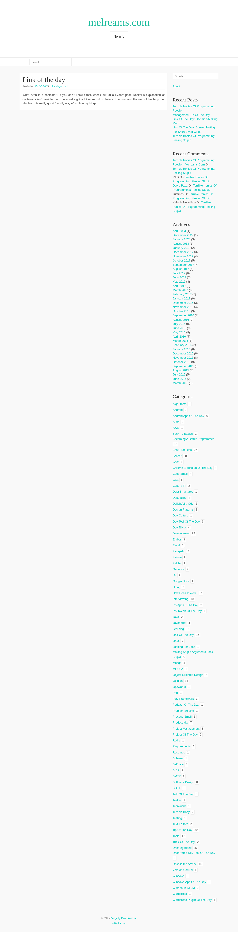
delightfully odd (183, 503)
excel (176, 545)
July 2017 (179, 273)
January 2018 (181, 248)
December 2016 (183, 303)
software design (183, 782)
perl (175, 692)
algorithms (180, 404)
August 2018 (181, 243)
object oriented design (188, 675)
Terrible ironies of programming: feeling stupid (194, 207)
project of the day (185, 734)
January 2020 (181, 239)
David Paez (180, 185)
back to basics (183, 433)
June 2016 (179, 328)
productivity (180, 722)
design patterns (183, 509)
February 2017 (182, 294)
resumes (179, 752)
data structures (183, 491)
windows (179, 876)
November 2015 (183, 357)
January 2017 (181, 298)
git (174, 575)
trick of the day (184, 842)
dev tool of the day (186, 521)
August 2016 (181, 319)
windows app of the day (189, 882)
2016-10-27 (41, 86)
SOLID (177, 788)
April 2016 (179, 336)
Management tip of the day (191, 115)
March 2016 (180, 340)
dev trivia (179, 527)
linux (176, 640)
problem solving (183, 710)
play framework (183, 698)
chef (176, 462)
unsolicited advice (185, 864)
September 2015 (183, 366)
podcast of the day (186, 704)
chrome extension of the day (193, 467)
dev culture (180, 515)
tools (176, 836)
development (181, 533)
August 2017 (181, 269)
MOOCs (178, 669)
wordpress (180, 893)
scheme (178, 758)
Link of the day (43, 80)
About (176, 86)
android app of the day (188, 416)
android (178, 410)
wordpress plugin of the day (192, 900)
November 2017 (183, 256)
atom (176, 422)
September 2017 (183, 264)
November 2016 (183, 307)
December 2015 (183, 353)
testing (177, 818)
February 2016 (182, 345)
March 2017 (180, 290)
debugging (179, 497)
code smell (180, 473)
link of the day (183, 635)
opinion (178, 680)
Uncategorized (59, 86)
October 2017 (181, 260)
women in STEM (184, 888)
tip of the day (182, 830)
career (177, 456)
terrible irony (181, 812)
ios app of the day (185, 605)
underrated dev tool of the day (194, 853)
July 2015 (179, 374)
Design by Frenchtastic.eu (123, 918)
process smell (182, 716)
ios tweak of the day (187, 611)
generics (179, 569)
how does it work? (185, 593)
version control (183, 870)
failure (177, 557)
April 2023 (179, 231)
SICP (176, 770)
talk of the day (183, 794)
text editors (180, 824)
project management (186, 728)
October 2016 (181, 311)
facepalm (179, 551)
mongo (177, 663)
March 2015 (180, 383)
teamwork (179, 806)
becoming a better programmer (193, 439)
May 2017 (179, 281)
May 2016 (179, 332)
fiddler (177, 563)
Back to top (120, 923)
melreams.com (119, 22)
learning (178, 629)
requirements (182, 746)
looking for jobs (184, 647)
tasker (177, 800)
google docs (181, 581)
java (176, 617)
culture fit (179, 485)
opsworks (179, 687)
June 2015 (179, 379)
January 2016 (181, 349)
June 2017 (179, 277)
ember (177, 539)
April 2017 (179, 286)
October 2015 (181, 362)
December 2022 (183, 235)
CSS (176, 479)
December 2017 (183, 252)
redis (176, 740)
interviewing (180, 599)
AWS (176, 427)
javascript (179, 623)
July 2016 (179, 324)
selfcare (178, 764)
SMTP (177, 776)
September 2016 (183, 315)
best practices (182, 450)
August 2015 (181, 370)
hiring (176, 587)
